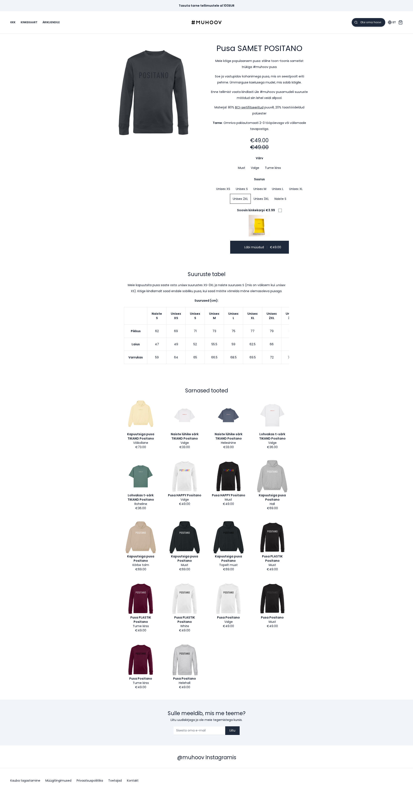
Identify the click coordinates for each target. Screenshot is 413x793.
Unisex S (242, 189)
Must (241, 168)
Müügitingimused (58, 780)
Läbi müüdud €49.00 (262, 247)
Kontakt (133, 780)
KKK (12, 22)
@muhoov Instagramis (206, 757)
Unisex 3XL (261, 199)
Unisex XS (223, 189)
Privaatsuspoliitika (90, 780)
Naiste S (280, 199)
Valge (255, 168)
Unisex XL (296, 189)
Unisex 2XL (240, 199)
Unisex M (259, 189)
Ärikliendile (51, 22)
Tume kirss (273, 168)
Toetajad (115, 780)
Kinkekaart (29, 22)
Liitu (232, 730)
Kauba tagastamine (25, 780)
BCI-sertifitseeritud (249, 107)
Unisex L (278, 189)
